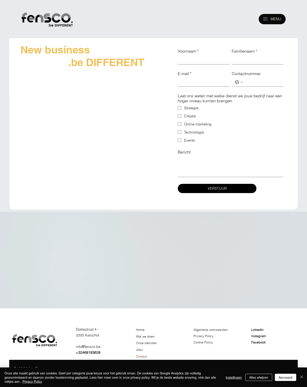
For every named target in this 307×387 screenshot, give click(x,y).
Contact (141, 356)
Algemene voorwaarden (211, 330)
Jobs (139, 350)
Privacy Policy (204, 336)
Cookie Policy (203, 342)
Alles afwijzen (258, 377)
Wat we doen (145, 336)
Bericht (184, 152)
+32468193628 (88, 352)
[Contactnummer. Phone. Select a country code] (238, 82)
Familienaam (244, 51)
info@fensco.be (88, 346)
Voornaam (188, 51)
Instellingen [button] (234, 377)
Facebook (258, 342)
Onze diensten (146, 343)
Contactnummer (246, 73)
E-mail (184, 73)
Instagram (258, 336)
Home (140, 330)
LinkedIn (257, 330)
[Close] (301, 377)
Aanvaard (285, 377)
